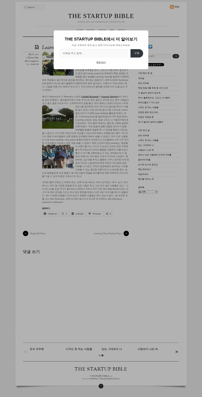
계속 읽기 (101, 62)
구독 (136, 53)
